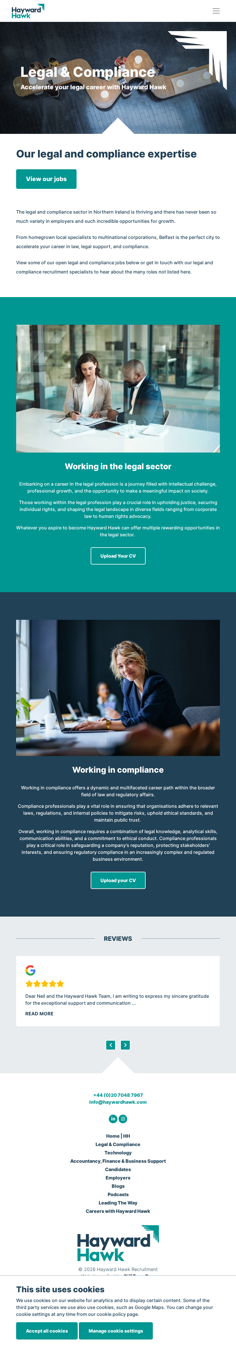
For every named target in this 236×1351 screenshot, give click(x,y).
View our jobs (46, 179)
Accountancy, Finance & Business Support (118, 1161)
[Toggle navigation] (216, 11)
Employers (118, 1178)
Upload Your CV (118, 556)
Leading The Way (118, 1203)
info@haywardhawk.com (118, 1102)
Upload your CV (118, 880)
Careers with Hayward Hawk (118, 1211)
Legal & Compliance (118, 1144)
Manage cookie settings (116, 1331)
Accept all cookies (47, 1331)
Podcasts (118, 1194)
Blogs (118, 1186)
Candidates (118, 1169)
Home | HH (118, 1136)
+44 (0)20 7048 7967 (118, 1095)
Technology (118, 1153)
